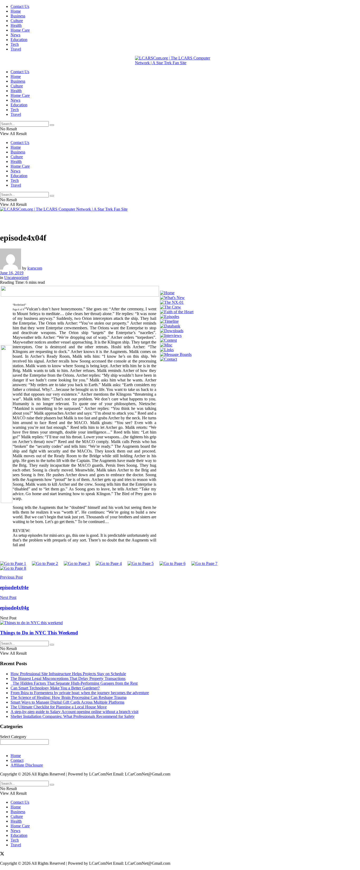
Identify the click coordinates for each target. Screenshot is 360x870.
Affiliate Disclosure (27, 765)
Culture (17, 20)
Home (16, 11)
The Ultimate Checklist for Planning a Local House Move (59, 707)
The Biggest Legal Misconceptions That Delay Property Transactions (68, 678)
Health (16, 25)
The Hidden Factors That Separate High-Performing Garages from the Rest (74, 683)
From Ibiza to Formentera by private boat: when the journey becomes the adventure (80, 692)
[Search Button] (52, 125)
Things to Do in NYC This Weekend (39, 632)
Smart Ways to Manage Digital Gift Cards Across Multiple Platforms (67, 702)
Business (18, 16)
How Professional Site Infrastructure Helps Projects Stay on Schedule (68, 674)
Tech (15, 44)
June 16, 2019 (11, 273)
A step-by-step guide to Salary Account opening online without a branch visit (74, 711)
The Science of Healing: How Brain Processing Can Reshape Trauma (69, 697)
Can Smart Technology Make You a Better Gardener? (55, 688)
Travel (16, 49)
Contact (17, 760)
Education (19, 39)
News (15, 35)
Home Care (20, 30)
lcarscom (34, 268)
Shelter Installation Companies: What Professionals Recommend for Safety (73, 716)
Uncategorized (16, 277)
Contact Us (20, 6)
